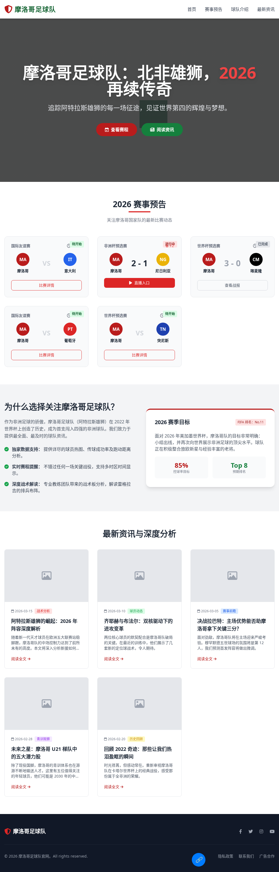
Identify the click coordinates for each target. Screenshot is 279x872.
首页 (191, 9)
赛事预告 (213, 9)
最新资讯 (266, 9)
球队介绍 (239, 9)
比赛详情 (46, 285)
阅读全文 (19, 658)
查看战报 (232, 285)
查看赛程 (119, 130)
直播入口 (142, 282)
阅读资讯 (165, 130)
